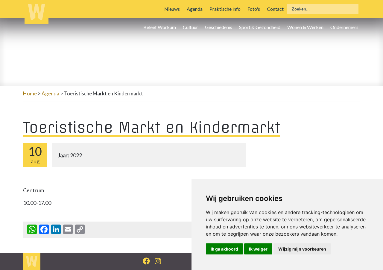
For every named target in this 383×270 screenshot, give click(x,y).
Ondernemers (344, 27)
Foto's (253, 9)
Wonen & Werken (305, 27)
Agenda (195, 9)
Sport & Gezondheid (259, 27)
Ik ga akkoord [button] (224, 248)
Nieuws (172, 9)
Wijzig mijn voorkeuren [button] (302, 248)
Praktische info (225, 9)
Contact (275, 9)
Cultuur (190, 27)
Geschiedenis (218, 27)
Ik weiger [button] (258, 248)
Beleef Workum (159, 27)
